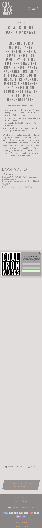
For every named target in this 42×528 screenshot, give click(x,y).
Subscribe (31, 271)
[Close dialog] (40, 253)
